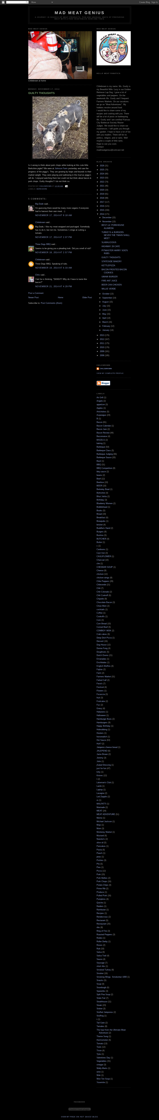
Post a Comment (35, 293)
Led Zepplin (102, 796)
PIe (98, 864)
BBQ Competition (104, 468)
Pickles (100, 860)
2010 (102, 347)
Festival (100, 687)
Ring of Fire (102, 931)
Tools (99, 1047)
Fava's (99, 683)
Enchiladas (102, 662)
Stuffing (100, 1016)
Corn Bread (102, 623)
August (105, 302)
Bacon (99, 422)
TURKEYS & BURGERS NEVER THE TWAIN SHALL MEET (116, 235)
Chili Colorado (103, 592)
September (107, 298)
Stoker (99, 1008)
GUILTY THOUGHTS (111, 257)
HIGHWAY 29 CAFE (111, 246)
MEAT (99, 811)
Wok (99, 1075)
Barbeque (101, 447)
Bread (99, 514)
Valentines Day (103, 1057)
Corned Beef (102, 627)
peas (99, 857)
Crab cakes (102, 634)
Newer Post (33, 297)
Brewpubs (101, 521)
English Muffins (104, 666)
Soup (99, 984)
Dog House (102, 645)
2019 (102, 194)
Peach (99, 853)
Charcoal (100, 560)
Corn (99, 620)
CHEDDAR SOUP (105, 567)
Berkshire (42, 189)
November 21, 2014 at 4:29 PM (53, 286)
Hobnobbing (102, 729)
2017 (102, 202)
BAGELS (101, 440)
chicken (100, 574)
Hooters (100, 733)
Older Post (87, 297)
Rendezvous (102, 917)
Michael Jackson (104, 821)
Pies (99, 867)
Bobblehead (102, 507)
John (99, 761)
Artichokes (101, 411)
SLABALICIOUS (109, 242)
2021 (102, 186)
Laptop (100, 789)
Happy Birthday (103, 726)
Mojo (99, 825)
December (107, 217)
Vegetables (102, 1061)
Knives (100, 775)
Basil (99, 461)
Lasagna (100, 793)
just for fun (101, 768)
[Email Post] (66, 186)
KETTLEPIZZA (108, 265)
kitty (98, 772)
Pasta (99, 850)
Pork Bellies (102, 878)
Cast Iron (101, 553)
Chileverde (101, 584)
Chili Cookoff (102, 595)
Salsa (99, 952)
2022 (102, 182)
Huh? (99, 743)
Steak (99, 1005)
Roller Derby (102, 941)
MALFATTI (101, 804)
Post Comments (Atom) (51, 303)
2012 (102, 339)
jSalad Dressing (104, 765)
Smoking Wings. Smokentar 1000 (112, 977)
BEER (99, 486)
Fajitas (100, 669)
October (106, 294)
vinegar (100, 1064)
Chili (98, 588)
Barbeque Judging (105, 454)
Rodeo (99, 938)
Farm (99, 673)
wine (99, 1072)
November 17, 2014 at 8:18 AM (53, 215)
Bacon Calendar (104, 426)
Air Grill (100, 397)
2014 (102, 214)
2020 (102, 190)
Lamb (99, 786)
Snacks (100, 980)
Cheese (100, 570)
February (106, 326)
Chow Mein (102, 606)
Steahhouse (102, 1001)
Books (99, 510)
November (107, 221)
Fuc (98, 705)
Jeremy (100, 758)
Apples (100, 408)
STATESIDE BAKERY (112, 261)
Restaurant (101, 924)
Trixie (99, 1050)
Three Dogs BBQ (43, 244)
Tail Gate (101, 1023)
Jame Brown (102, 754)
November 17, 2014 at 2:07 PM (53, 237)
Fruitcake (101, 701)
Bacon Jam (102, 429)
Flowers (100, 691)
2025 (102, 169)
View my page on (79, 1117)
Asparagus (101, 415)
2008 (102, 355)
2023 (102, 178)
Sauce (99, 959)
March (105, 322)
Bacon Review (103, 433)
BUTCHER (101, 539)
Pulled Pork (102, 895)
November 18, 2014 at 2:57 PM (53, 252)
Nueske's (101, 839)
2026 (102, 165)
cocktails (101, 609)
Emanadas (101, 659)
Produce (100, 892)
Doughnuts (101, 652)
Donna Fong (102, 648)
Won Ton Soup (103, 1079)
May (104, 314)
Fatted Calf (102, 680)
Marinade (101, 807)
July (104, 306)
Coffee (99, 613)
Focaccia (101, 694)
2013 (102, 335)
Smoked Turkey (104, 970)
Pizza (99, 871)
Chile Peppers (103, 581)
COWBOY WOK (104, 630)
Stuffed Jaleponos (105, 1012)
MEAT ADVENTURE (106, 814)
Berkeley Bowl (103, 489)
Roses (99, 945)
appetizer (101, 404)
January (106, 330)
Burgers (100, 531)
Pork (99, 874)
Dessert (100, 641)
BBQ (99, 464)
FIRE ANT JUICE (109, 281)
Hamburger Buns (104, 719)
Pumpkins (101, 899)
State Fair (101, 998)
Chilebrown (40, 222)
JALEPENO (102, 751)
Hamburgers (102, 722)
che (98, 563)
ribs (98, 927)
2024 (102, 174)
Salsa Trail (101, 955)
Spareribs (101, 991)
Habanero (101, 712)
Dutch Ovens (102, 655)
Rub (98, 948)
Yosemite (101, 1082)
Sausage (100, 963)
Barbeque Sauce (104, 457)
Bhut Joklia (102, 496)
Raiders (100, 906)
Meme (99, 818)
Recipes (100, 913)
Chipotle (100, 599)
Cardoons (101, 549)
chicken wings (103, 577)
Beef (99, 479)
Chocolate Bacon (104, 602)
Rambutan (101, 909)
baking (99, 443)
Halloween (101, 715)
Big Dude (39, 204)
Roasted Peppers (104, 934)
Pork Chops (102, 881)
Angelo (100, 401)
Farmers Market (104, 676)
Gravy (99, 708)
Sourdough (101, 987)
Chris (37, 275)
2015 (102, 210)
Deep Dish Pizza (104, 638)
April (104, 318)
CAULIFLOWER (104, 556)
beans (99, 475)
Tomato (100, 1043)
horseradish (102, 736)
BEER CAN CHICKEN (112, 285)
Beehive (100, 482)
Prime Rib (101, 888)
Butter (99, 542)
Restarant (101, 920)
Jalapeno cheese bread (107, 747)
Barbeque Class (104, 450)
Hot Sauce (101, 740)
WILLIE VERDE (109, 289)
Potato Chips (102, 885)
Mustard (100, 835)
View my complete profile (110, 373)
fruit (98, 698)
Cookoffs (101, 616)
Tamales (100, 1026)
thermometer (102, 1040)
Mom (99, 828)
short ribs (101, 966)
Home (60, 297)
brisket (100, 525)
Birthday (100, 500)
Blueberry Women (105, 503)
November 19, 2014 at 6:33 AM (53, 268)
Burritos (100, 535)
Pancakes (101, 846)
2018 (102, 198)
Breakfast (101, 517)
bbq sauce (101, 471)
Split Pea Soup (103, 994)
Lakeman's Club (104, 782)
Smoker (100, 973)
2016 (102, 206)
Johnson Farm (61, 168)
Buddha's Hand (103, 528)
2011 (102, 343)
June (104, 310)
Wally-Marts (102, 1068)
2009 (102, 351)
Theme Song (102, 1036)
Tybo (99, 1054)
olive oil (100, 842)
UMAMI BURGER (110, 276)
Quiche (100, 902)
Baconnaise (102, 436)
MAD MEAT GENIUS (80, 12)
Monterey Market (104, 832)
